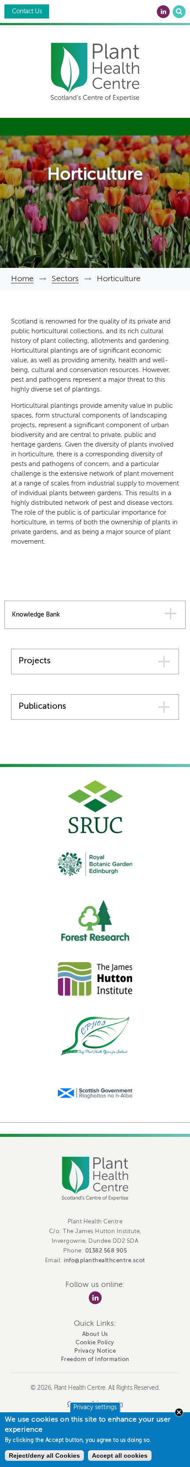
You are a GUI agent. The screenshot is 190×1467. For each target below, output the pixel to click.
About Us (95, 1334)
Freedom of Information (95, 1359)
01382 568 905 (106, 1250)
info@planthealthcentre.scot (104, 1260)
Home (22, 278)
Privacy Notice (95, 1350)
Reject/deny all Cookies (44, 1455)
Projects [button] (35, 660)
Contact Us (27, 11)
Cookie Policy (95, 1342)
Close (179, 1412)
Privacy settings (95, 1407)
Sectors (65, 278)
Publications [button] (42, 706)
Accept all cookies (120, 1455)
